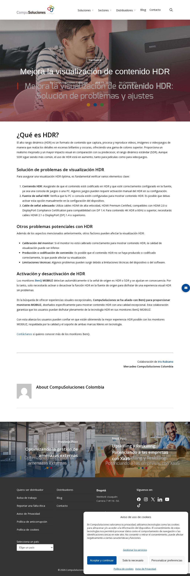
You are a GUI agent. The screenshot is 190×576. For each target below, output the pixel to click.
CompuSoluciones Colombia (71, 82)
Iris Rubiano (165, 361)
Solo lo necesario (132, 560)
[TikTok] (139, 506)
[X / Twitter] (153, 500)
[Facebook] (139, 500)
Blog (59, 498)
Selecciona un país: (28, 541)
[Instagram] (146, 500)
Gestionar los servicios (135, 550)
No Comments (128, 82)
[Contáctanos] (186, 288)
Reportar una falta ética (31, 505)
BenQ (38, 280)
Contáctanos (24, 334)
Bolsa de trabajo (27, 498)
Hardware (95, 60)
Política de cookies (123, 568)
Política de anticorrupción (32, 521)
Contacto (62, 505)
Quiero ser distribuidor (30, 490)
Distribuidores (65, 490)
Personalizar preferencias (166, 560)
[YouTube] (167, 500)
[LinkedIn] (160, 500)
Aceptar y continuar (102, 560)
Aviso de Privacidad (145, 568)
